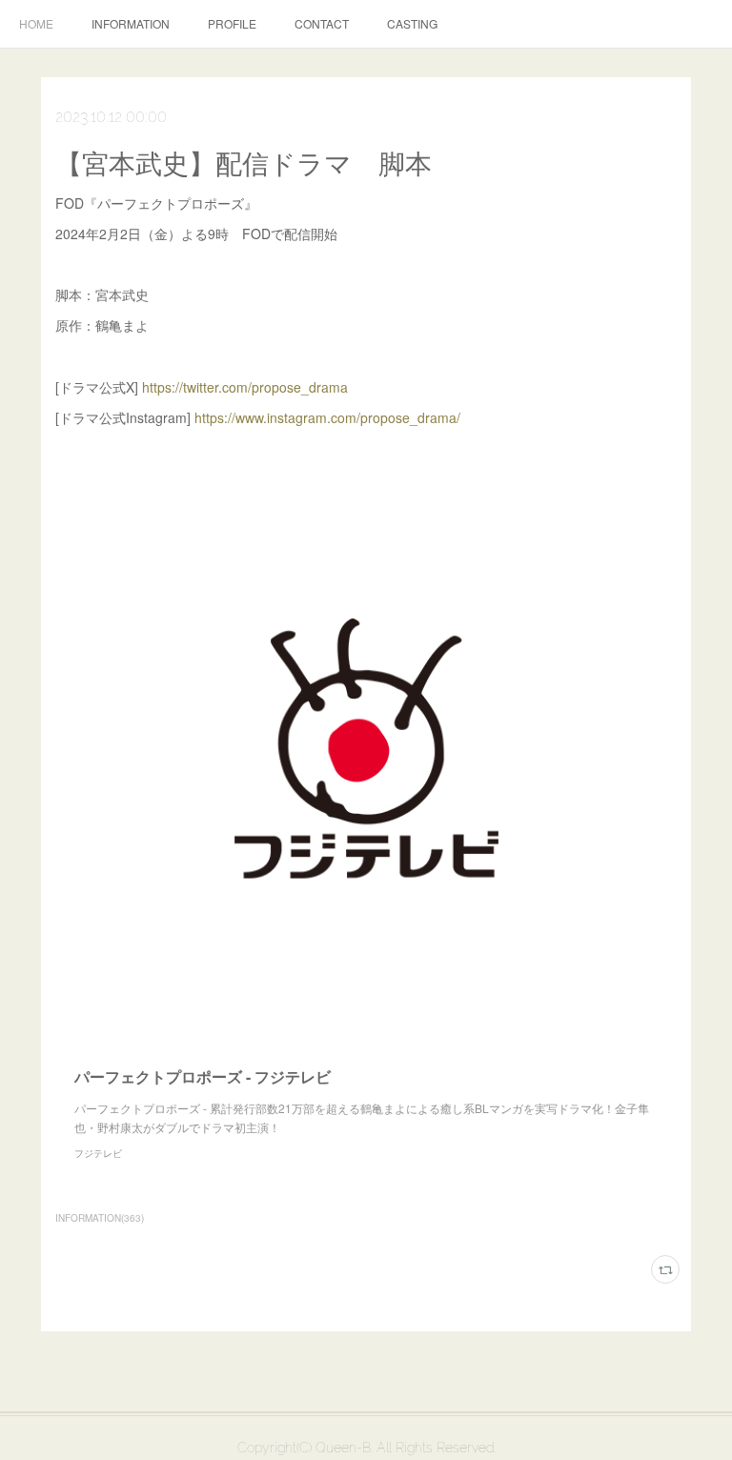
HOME (36, 23)
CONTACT (322, 23)
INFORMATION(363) (99, 1218)
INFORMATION (131, 23)
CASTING (412, 23)
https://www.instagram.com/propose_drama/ (327, 417)
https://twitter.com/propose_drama (245, 386)
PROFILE (232, 23)
